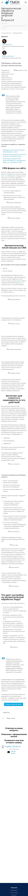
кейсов (19, 281)
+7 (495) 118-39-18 (12, 746)
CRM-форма (11, 176)
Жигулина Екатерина (8, 56)
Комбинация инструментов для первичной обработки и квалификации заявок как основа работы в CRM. (14, 160)
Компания (14, 887)
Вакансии (14, 895)
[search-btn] (25, 2)
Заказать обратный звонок (13, 704)
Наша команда (14, 892)
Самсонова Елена (7, 44)
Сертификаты (14, 890)
